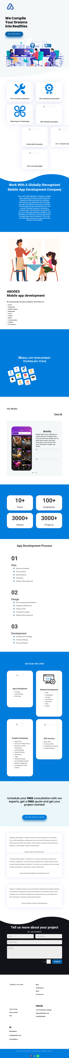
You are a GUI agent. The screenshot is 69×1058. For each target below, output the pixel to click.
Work (37, 991)
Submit (57, 961)
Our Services (40, 994)
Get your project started (34, 817)
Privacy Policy (13, 1012)
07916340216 (13, 1039)
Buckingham (13, 1031)
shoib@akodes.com (15, 1035)
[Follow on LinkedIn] (34, 1056)
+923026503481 (41, 1016)
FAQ (10, 1016)
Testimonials (40, 988)
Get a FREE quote (14, 34)
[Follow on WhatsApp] (38, 1056)
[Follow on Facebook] (31, 1056)
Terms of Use (13, 1009)
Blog (37, 984)
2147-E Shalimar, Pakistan (44, 1010)
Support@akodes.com (42, 1013)
